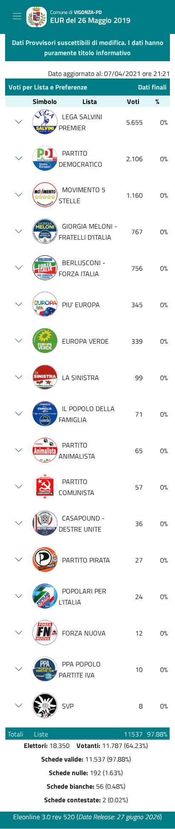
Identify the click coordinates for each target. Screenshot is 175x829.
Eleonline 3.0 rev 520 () (87, 817)
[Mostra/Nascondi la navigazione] (17, 16)
